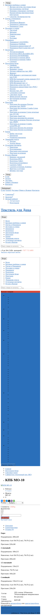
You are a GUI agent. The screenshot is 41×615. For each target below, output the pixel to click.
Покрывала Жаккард (17, 22)
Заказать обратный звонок (10, 252)
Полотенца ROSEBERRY (19, 56)
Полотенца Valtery (16, 161)
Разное (7, 132)
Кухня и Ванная (11, 155)
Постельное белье (11, 63)
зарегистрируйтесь (32, 603)
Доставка (8, 180)
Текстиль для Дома (16, 210)
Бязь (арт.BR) (14, 67)
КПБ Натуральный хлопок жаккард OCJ (25, 79)
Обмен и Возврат (11, 182)
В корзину (5, 518)
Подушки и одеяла (12, 28)
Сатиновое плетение (17, 93)
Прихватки (14, 135)
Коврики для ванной (17, 157)
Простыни (9, 102)
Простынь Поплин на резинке (21, 130)
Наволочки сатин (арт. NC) (20, 85)
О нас (7, 176)
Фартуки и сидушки (17, 169)
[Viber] (11, 501)
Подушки (13, 38)
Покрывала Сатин (16, 26)
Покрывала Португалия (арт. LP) (22, 48)
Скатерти (13, 61)
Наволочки (14, 147)
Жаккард (13, 73)
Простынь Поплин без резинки (21, 128)
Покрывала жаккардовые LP (20, 46)
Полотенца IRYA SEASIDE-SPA (22, 54)
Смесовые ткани (16, 95)
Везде (7, 221)
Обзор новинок (6, 609)
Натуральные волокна (18, 98)
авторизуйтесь (15, 603)
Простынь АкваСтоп (17, 116)
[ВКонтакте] (2, 501)
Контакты (9, 184)
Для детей (13, 30)
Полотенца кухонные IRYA (20, 57)
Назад (8, 3)
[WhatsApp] (14, 501)
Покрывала (9, 40)
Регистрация (14, 203)
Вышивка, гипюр (16, 69)
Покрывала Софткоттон (18, 24)
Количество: (5, 509)
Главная (8, 469)
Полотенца (9, 50)
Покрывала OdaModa (17, 44)
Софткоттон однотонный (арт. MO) (18, 475)
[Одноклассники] (4, 501)
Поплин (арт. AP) (16, 91)
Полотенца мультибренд (19, 163)
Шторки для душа (16, 171)
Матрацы (13, 32)
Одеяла (12, 36)
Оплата (8, 178)
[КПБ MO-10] (6, 485)
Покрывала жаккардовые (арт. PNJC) (23, 87)
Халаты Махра (15, 143)
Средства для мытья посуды (20, 17)
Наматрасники (15, 34)
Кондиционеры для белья (19, 9)
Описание (9, 526)
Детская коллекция (17, 52)
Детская (13, 141)
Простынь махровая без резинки (22, 118)
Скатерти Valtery (16, 165)
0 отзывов (8, 491)
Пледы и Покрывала (13, 18)
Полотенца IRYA (16, 159)
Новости (35, 607)
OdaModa (13, 65)
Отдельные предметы (13, 145)
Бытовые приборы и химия (15, 5)
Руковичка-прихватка (18, 137)
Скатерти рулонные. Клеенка (20, 167)
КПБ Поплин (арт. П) (18, 81)
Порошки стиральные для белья (21, 11)
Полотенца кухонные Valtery (20, 59)
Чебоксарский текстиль (18, 96)
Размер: (3, 503)
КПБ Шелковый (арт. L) (18, 83)
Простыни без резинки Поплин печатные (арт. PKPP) (21, 105)
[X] (9, 501)
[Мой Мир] (7, 501)
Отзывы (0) (9, 529)
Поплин (13, 89)
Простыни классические (19, 151)
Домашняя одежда (12, 139)
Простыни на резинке (18, 153)
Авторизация (14, 201)
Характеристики (11, 527)
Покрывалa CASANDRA (19, 42)
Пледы (12, 20)
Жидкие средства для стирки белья (23, 7)
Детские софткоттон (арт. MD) (21, 71)
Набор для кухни (16, 134)
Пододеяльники (15, 149)
